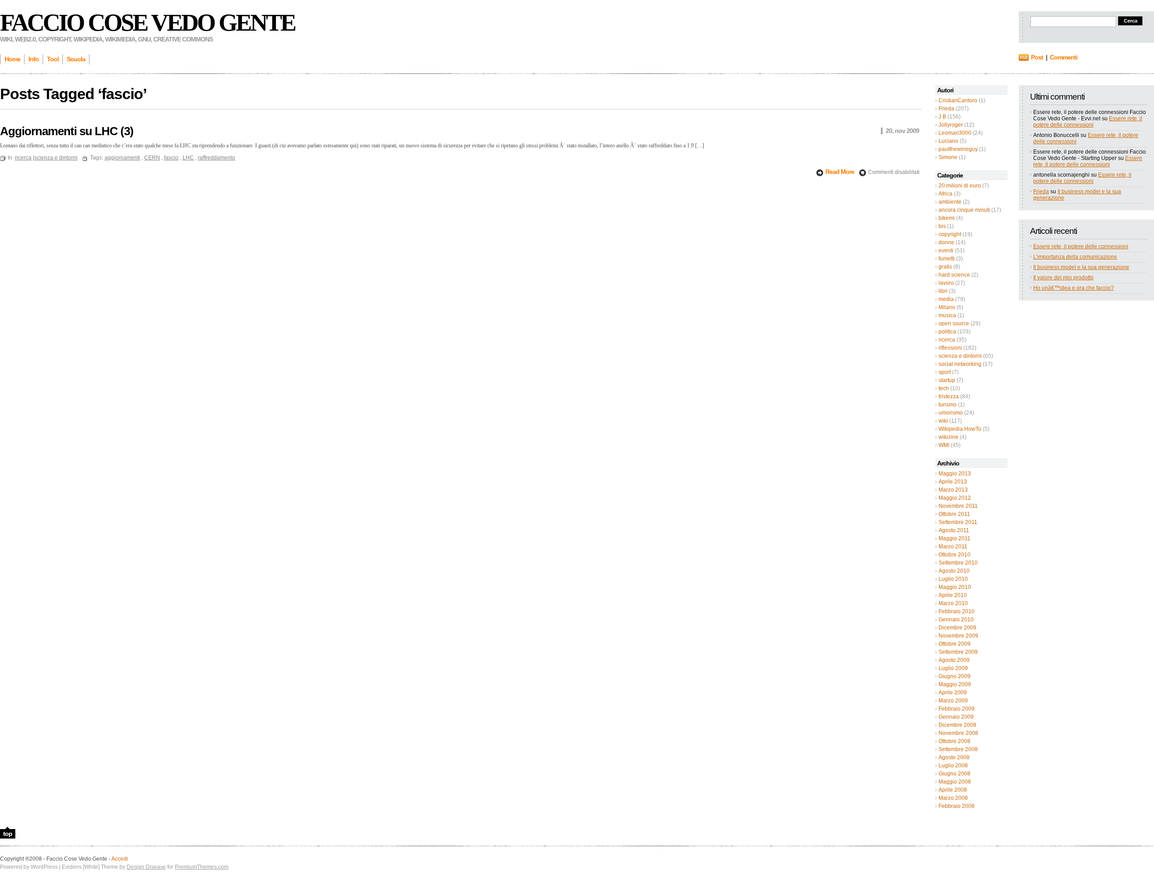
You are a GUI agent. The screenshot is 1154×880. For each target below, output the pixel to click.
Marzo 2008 (953, 798)
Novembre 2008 (958, 733)
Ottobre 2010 (955, 555)
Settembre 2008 (958, 749)
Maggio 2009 (955, 684)
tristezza (949, 396)
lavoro (946, 283)
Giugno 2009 (955, 676)
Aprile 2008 (953, 790)
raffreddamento (216, 158)
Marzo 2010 (953, 603)
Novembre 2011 (958, 506)
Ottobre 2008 (955, 741)
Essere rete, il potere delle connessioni (1087, 121)
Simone (948, 157)
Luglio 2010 (953, 579)
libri (943, 291)
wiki (943, 421)
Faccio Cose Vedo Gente (147, 22)
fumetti (947, 258)
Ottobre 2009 (955, 644)
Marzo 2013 (953, 490)
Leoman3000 (955, 133)
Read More (840, 171)
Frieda (946, 108)
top (7, 833)
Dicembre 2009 (957, 628)
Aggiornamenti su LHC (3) (66, 131)
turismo (948, 404)
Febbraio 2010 (957, 611)
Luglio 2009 (953, 668)
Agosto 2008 (954, 757)
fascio (171, 158)
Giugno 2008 (955, 774)
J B (942, 117)
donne (946, 242)
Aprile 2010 (953, 595)
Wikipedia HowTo (960, 429)
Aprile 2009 (953, 692)
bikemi (947, 218)
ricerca (947, 340)
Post (1037, 57)
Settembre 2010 (958, 563)
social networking (960, 364)
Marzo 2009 (953, 701)
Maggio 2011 (955, 538)
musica (947, 315)
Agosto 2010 (954, 571)
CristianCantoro (958, 100)
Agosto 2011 (954, 530)
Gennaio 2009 (956, 717)
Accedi (119, 859)
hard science (954, 275)
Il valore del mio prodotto (1063, 277)
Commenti (1063, 57)
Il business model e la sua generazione (1081, 267)
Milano (947, 307)
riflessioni (950, 348)
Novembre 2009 (958, 636)
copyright (950, 234)
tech (944, 388)
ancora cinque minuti (964, 210)
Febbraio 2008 (957, 806)
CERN (152, 158)
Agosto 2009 (954, 660)
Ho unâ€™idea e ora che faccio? (1073, 288)
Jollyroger (951, 125)
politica (947, 331)
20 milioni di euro (960, 185)
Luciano (948, 141)
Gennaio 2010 (956, 619)
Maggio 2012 (955, 498)
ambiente (950, 202)
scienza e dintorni (960, 356)
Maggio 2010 (955, 587)
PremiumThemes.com (202, 867)
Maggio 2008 (955, 782)
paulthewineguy (958, 149)
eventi (946, 250)
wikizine (948, 437)
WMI (944, 445)
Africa (946, 194)
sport (945, 372)
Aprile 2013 (953, 482)
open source (954, 323)
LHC (188, 158)
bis (942, 226)
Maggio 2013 (955, 473)
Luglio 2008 (953, 765)
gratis (945, 267)
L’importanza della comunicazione (1075, 257)
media (946, 299)
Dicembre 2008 (957, 725)
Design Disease (146, 867)
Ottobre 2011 (954, 514)
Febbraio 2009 (957, 709)
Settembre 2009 (958, 652)
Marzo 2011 (953, 546)
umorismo (951, 413)
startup (947, 380)
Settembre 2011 (958, 522)
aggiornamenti (122, 158)
